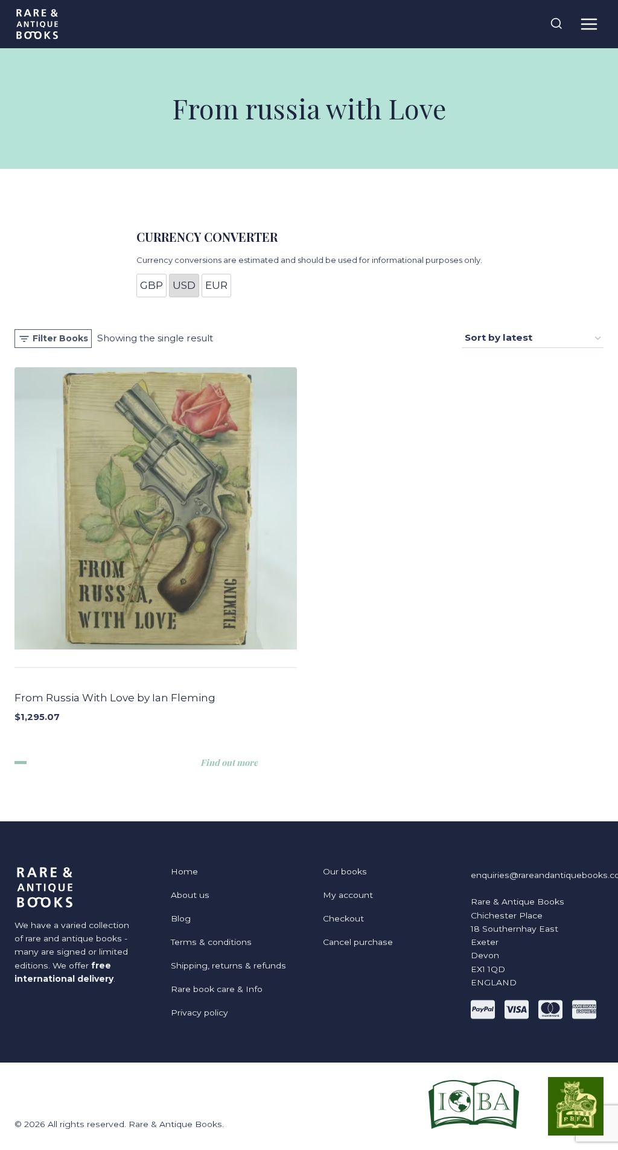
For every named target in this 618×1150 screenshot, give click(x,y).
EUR (216, 285)
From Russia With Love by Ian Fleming (114, 698)
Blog (181, 918)
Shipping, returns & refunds (228, 965)
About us (190, 895)
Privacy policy (199, 1012)
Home (184, 871)
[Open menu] (589, 24)
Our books (345, 871)
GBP (151, 285)
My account (348, 895)
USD (184, 285)
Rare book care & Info (217, 989)
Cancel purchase (358, 942)
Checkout (343, 918)
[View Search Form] (556, 24)
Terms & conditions (211, 942)
